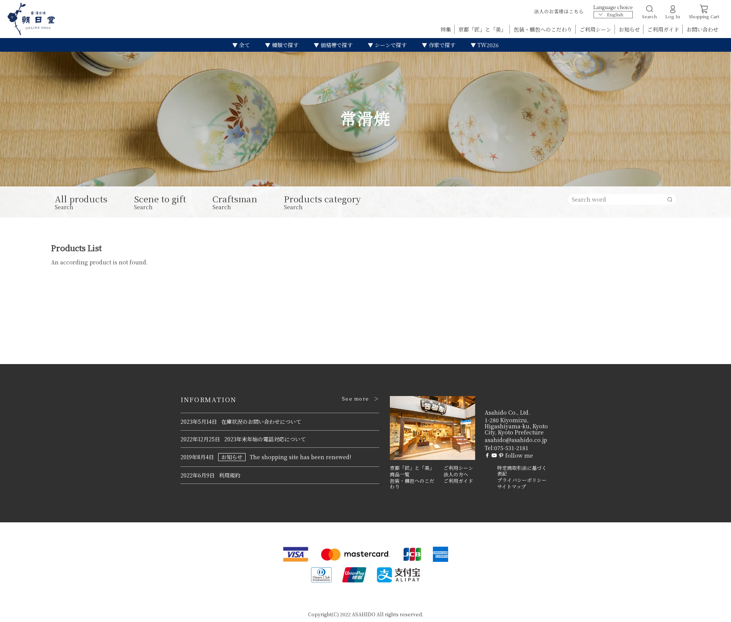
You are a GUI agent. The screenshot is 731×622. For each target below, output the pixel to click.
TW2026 (487, 45)
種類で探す (284, 45)
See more (355, 398)
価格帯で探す (336, 45)
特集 (447, 29)
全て (244, 45)
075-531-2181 (511, 448)
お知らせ (630, 29)
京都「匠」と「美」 (483, 29)
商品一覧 (400, 474)
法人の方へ (456, 474)
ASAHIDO (363, 614)
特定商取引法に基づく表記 (522, 470)
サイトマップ (511, 486)
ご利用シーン (596, 29)
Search (81, 202)
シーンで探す (390, 45)
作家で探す (441, 45)
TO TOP (713, 611)
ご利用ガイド (664, 29)
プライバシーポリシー (522, 480)
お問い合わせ (702, 29)
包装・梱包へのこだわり (544, 29)
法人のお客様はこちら (559, 11)
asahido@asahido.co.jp (516, 440)
